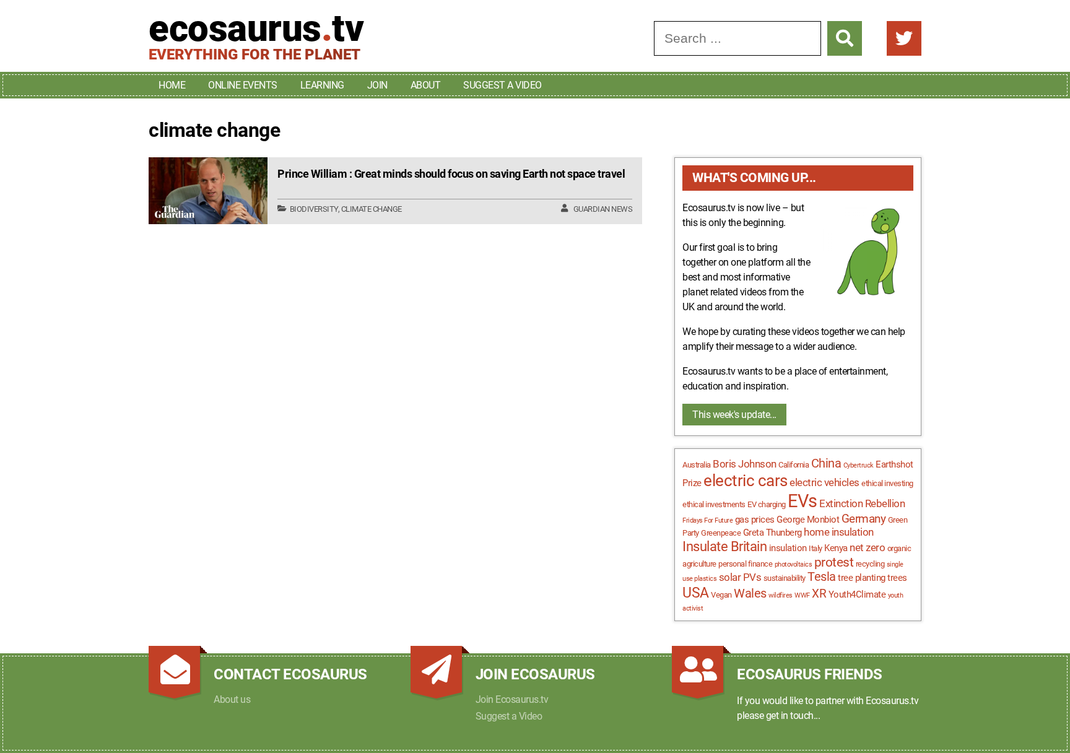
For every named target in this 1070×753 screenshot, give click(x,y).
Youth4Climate (857, 594)
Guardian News (603, 209)
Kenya (836, 548)
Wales (750, 593)
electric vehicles (824, 482)
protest (834, 562)
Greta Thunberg (772, 532)
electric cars (745, 480)
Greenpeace (721, 533)
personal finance (745, 563)
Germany (864, 519)
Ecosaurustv (256, 28)
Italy (815, 548)
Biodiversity (314, 209)
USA (695, 593)
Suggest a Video (502, 85)
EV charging (766, 504)
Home (172, 85)
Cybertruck (858, 465)
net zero (867, 547)
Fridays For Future (707, 520)
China (826, 463)
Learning (322, 85)
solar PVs (740, 577)
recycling (870, 563)
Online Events (242, 85)
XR (819, 594)
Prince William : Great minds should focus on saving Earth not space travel (451, 173)
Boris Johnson (744, 464)
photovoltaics (793, 564)
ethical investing (887, 483)
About (426, 85)
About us (232, 699)
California (793, 464)
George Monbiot (807, 519)
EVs (802, 500)
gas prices (755, 519)
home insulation (839, 532)
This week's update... (734, 414)
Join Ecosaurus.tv (512, 699)
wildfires (780, 595)
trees (897, 577)
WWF (802, 595)
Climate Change (371, 209)
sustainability (784, 578)
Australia (696, 464)
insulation (788, 548)
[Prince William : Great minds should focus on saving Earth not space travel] (208, 190)
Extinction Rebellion (862, 503)
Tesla (821, 577)
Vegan (721, 594)
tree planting (861, 577)
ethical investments (714, 504)
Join (377, 85)
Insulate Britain (724, 546)
